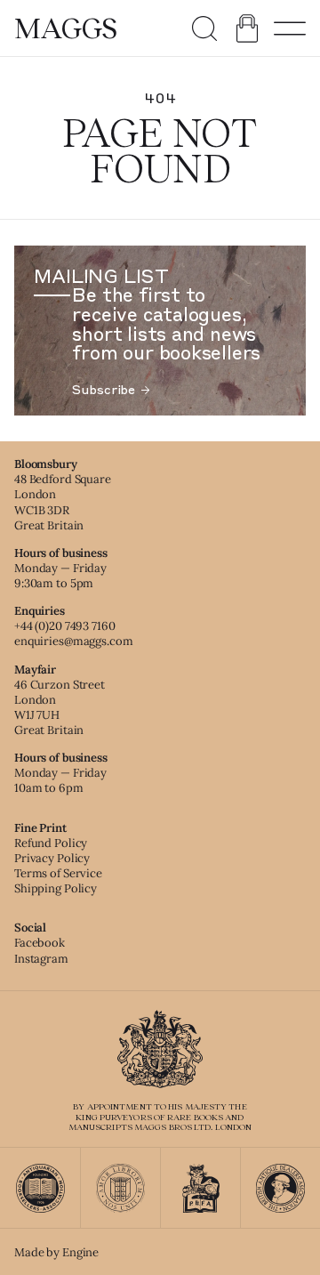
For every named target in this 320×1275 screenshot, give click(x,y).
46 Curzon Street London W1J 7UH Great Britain (59, 707)
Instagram (41, 958)
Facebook (39, 942)
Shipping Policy (55, 888)
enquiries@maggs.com (73, 641)
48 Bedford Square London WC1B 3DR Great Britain (62, 502)
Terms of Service (58, 873)
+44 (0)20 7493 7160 (65, 625)
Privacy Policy (52, 858)
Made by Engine (56, 1252)
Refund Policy (50, 843)
